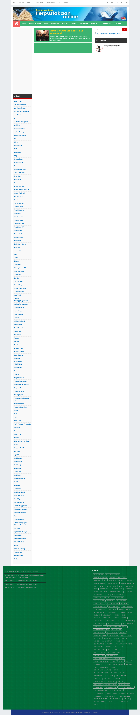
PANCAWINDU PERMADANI (18, 363)
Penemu (16, 374)
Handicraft (17, 241)
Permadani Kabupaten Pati (21, 399)
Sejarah (16, 455)
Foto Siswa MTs (19, 227)
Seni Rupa (17, 482)
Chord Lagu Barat (20, 169)
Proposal (17, 427)
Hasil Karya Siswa (20, 244)
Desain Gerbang (19, 186)
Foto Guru (17, 213)
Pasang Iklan (18, 367)
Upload (16, 545)
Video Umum (18, 552)
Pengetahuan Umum (20, 381)
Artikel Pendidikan (20, 135)
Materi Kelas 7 (18, 328)
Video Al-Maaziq (19, 549)
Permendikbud (19, 404)
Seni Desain (18, 461)
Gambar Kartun (19, 237)
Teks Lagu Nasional (20, 509)
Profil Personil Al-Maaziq (22, 424)
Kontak (21, 2)
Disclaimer (39, 2)
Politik (16, 410)
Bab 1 (16, 139)
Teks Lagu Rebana (20, 512)
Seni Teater (17, 489)
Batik (15, 149)
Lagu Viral (17, 295)
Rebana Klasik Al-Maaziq (22, 441)
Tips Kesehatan (19, 519)
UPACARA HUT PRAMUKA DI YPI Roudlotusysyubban (21, 572)
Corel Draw (17, 176)
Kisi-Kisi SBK (18, 281)
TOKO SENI (117, 23)
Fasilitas (65, 23)
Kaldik (16, 258)
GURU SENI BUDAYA (59, 712)
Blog (15, 156)
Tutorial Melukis (19, 542)
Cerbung (16, 166)
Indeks (66, 2)
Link (59, 2)
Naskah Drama (18, 348)
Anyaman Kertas (19, 128)
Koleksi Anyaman (19, 285)
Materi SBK (17, 331)
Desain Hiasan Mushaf (21, 190)
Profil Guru (17, 421)
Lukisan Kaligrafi (19, 321)
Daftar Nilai (17, 179)
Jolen (15, 254)
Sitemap (30, 2)
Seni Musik (17, 475)
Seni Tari (17, 485)
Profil (15, 417)
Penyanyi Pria (18, 388)
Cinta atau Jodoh (19, 173)
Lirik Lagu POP (19, 307)
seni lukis (17, 472)
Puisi (15, 431)
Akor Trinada (18, 101)
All (15, 118)
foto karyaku (18, 220)
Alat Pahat (17, 115)
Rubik (16, 444)
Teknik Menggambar (20, 506)
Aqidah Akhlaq (19, 132)
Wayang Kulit (18, 555)
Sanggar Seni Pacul (20, 448)
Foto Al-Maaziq (19, 210)
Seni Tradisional (19, 492)
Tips (15, 516)
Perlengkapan (18, 395)
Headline (17, 247)
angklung (17, 125)
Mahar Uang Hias (50, 23)
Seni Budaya (18, 458)
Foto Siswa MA (19, 224)
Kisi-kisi (16, 278)
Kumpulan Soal (19, 292)
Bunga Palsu (34, 23)
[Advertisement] (22, 61)
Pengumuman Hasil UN (21, 384)
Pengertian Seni (19, 378)
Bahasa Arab (18, 145)
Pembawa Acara (19, 371)
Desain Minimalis (19, 193)
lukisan (16, 318)
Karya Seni (17, 264)
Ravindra (95, 712)
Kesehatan (17, 275)
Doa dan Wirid (18, 196)
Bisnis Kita (17, 152)
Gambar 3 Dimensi (20, 234)
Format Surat (18, 207)
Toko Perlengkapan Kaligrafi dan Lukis (20, 524)
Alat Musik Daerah (20, 105)
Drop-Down (50, 2)
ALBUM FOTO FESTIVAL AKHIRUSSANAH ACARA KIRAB (21, 581)
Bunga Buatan (18, 162)
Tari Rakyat (17, 499)
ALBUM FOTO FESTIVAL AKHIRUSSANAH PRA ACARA (21, 588)
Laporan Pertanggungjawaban (21, 300)
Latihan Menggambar (21, 304)
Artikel (73, 23)
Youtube (16, 559)
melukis (16, 338)
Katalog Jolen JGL (20, 268)
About (14, 2)
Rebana (16, 438)
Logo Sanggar (18, 311)
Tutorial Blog (18, 535)
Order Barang (18, 355)
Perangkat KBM (19, 391)
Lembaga (83, 23)
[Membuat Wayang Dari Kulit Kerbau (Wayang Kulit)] (42, 40)
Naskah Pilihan (19, 352)
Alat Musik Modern (20, 108)
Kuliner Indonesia (20, 288)
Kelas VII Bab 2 (19, 271)
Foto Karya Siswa (19, 217)
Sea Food (17, 451)
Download (17, 200)
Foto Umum (18, 230)
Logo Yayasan (18, 314)
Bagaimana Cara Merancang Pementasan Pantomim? (112, 46)
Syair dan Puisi (19, 495)
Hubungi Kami (106, 23)
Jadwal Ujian (18, 251)
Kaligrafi (16, 261)
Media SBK (17, 335)
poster (16, 414)
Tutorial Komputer (20, 538)
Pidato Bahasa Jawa (20, 407)
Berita (24, 23)
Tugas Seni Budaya (20, 532)
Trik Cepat (17, 528)
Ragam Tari (17, 434)
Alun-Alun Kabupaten (21, 122)
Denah (16, 183)
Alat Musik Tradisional (21, 111)
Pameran (17, 358)
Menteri (16, 341)
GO (125, 29)
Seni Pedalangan (19, 478)
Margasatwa (18, 324)
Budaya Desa (18, 159)
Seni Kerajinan (19, 465)
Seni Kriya (17, 468)
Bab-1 (16, 142)
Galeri (93, 23)
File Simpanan (19, 203)
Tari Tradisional (19, 502)
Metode (16, 345)
